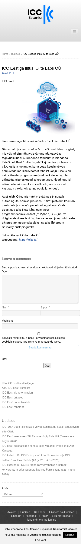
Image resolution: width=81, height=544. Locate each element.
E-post (45, 307)
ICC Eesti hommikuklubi (16, 402)
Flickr (44, 516)
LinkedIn (16, 516)
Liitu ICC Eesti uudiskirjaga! (18, 383)
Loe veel (40, 540)
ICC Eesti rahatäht (13, 407)
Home (5, 53)
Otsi (4, 359)
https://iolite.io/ (28, 239)
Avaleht (11, 512)
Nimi (5, 307)
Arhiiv (5, 488)
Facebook (31, 516)
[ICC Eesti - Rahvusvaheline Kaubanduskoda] (40, 14)
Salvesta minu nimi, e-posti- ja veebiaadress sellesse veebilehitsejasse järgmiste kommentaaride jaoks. (33, 339)
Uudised (15, 53)
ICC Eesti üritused (12, 397)
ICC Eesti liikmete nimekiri (17, 392)
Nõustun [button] (69, 534)
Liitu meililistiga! (61, 516)
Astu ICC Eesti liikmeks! (16, 388)
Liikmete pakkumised (61, 512)
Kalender (39, 512)
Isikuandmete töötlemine (41, 519)
